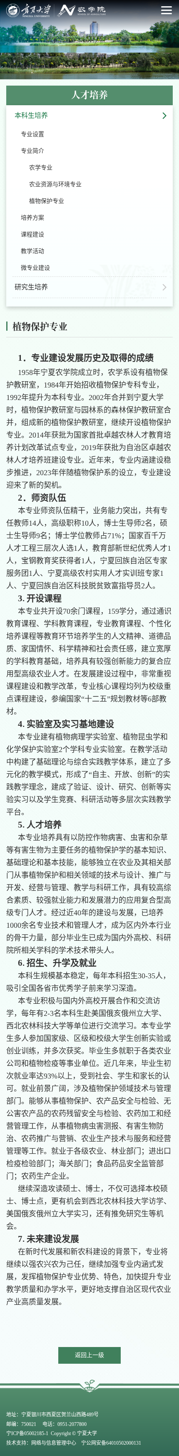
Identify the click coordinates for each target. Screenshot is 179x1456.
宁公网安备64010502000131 (110, 1443)
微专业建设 (35, 268)
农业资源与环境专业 (55, 184)
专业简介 (32, 151)
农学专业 (40, 168)
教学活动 (32, 251)
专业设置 (32, 134)
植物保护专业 (46, 201)
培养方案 (32, 218)
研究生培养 (31, 287)
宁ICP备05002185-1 (28, 1433)
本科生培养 (31, 115)
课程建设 (32, 234)
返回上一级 (89, 1355)
